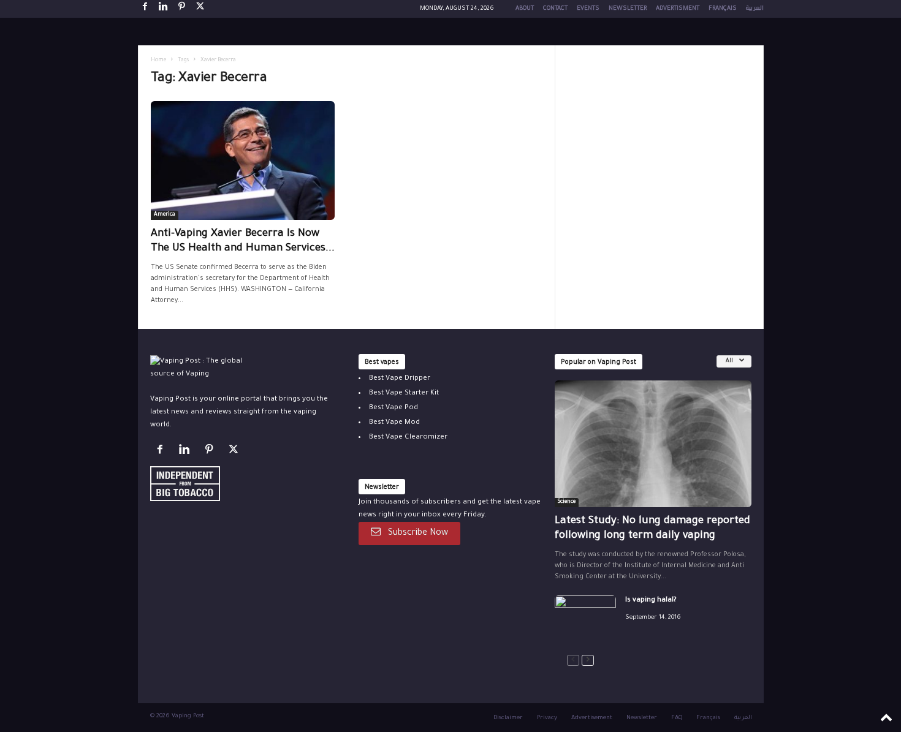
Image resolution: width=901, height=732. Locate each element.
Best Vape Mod (394, 423)
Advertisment (677, 9)
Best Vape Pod (393, 408)
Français (723, 9)
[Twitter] (235, 452)
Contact (555, 9)
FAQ (676, 718)
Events (588, 9)
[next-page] (588, 660)
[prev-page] (573, 660)
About (524, 9)
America (164, 215)
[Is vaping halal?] (585, 618)
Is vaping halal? (651, 601)
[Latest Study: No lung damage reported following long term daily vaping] (653, 443)
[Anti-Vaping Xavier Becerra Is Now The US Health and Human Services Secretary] (243, 160)
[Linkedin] (163, 9)
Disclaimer (508, 718)
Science (567, 502)
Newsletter (628, 9)
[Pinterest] (182, 9)
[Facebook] (145, 9)
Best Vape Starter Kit (404, 394)
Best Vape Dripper (399, 379)
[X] (200, 9)
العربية (755, 9)
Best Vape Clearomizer (408, 438)
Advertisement (591, 718)
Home (158, 61)
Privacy (547, 718)
